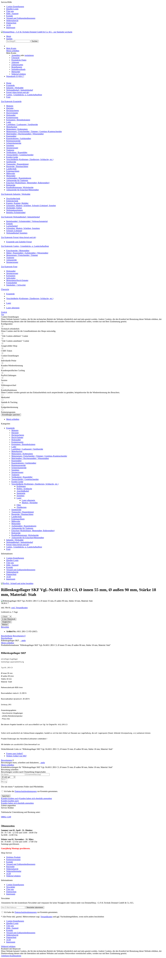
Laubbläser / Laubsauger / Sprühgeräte (22, 124)
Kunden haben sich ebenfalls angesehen (35, 798)
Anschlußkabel (23, 491)
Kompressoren (12, 117)
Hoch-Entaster (12, 113)
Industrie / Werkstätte (14, 540)
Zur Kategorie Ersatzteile (11, 101)
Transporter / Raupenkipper (17, 164)
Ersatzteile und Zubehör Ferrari (19, 242)
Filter (19, 505)
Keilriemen (21, 486)
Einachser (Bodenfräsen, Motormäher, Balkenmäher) (27, 183)
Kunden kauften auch (10, 798)
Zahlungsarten (17, 65)
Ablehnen (5, 956)
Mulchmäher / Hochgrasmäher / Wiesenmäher (25, 134)
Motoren (9, 106)
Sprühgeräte (11, 162)
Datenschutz (11, 23)
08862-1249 (6, 817)
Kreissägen (10, 276)
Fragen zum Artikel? (14, 753)
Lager (19, 498)
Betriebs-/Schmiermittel (15, 212)
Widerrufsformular (13, 871)
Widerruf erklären (18, 74)
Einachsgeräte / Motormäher (17, 250)
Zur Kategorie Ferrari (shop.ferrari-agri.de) (18, 237)
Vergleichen (6, 622)
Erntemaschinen (12, 171)
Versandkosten (46, 917)
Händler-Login (12, 9)
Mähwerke (10, 173)
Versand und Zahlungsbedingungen (20, 18)
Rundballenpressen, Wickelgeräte (19, 187)
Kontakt (9, 16)
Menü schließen (12, 51)
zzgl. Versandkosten (19, 608)
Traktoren (10, 150)
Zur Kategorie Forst (9, 267)
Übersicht (15, 58)
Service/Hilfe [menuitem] (18, 15)
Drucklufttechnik (13, 198)
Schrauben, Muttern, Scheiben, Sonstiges (23, 228)
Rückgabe (10, 866)
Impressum (10, 27)
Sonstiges (10, 145)
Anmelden (15, 55)
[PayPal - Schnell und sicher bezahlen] (17, 583)
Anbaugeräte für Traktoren (17, 180)
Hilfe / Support (12, 13)
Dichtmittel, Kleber (14, 208)
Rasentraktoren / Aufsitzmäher (18, 138)
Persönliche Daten (18, 60)
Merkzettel (15, 72)
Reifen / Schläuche (24, 489)
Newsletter (10, 887)
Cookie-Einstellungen (15, 6)
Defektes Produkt (13, 857)
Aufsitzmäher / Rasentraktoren (18, 178)
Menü (8, 36)
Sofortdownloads (18, 69)
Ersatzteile (10, 428)
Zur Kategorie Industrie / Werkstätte (15, 194)
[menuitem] (85, 6)
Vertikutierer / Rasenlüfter (16, 152)
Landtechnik (11, 169)
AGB (8, 25)
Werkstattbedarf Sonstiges (16, 233)
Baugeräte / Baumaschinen (17, 166)
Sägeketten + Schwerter (16, 285)
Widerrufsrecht (12, 20)
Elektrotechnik (12, 201)
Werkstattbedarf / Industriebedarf (19, 542)
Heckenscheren (12, 110)
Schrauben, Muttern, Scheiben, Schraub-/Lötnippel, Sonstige (31, 205)
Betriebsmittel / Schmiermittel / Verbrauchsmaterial (27, 221)
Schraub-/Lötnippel (14, 231)
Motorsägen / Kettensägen (17, 129)
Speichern (6, 796)
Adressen (15, 62)
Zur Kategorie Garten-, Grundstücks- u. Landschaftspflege (25, 246)
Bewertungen (19, 636)
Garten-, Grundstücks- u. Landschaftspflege (24, 547)
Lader (8, 122)
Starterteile (21, 493)
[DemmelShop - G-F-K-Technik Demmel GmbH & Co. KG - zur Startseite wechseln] (36, 32)
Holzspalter (11, 115)
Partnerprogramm (13, 859)
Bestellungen (16, 67)
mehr (23, 640)
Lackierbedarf (12, 226)
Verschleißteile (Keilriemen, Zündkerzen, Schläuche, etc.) (29, 159)
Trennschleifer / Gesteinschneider (19, 155)
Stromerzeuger (12, 148)
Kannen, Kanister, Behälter (17, 203)
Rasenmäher (11, 136)
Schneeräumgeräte (13, 143)
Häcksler (9, 108)
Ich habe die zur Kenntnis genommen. (31, 791)
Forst (8, 549)
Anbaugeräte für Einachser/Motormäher (22, 190)
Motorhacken (11, 127)
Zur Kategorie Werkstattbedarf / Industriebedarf (20, 217)
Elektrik (9, 224)
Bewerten (5, 627)
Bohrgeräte (10, 185)
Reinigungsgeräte (13, 141)
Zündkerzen (21, 507)
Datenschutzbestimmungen (26, 791)
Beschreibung (6, 636)
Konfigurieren (15, 956)
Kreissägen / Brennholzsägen (18, 120)
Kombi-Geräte (12, 157)
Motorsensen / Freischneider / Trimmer (22, 255)
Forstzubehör (11, 283)
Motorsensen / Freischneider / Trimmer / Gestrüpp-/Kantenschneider (34, 131)
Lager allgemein (28, 500)
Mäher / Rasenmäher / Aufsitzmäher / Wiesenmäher (27, 253)
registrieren (29, 55)
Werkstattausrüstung (14, 210)
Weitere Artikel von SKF (16, 756)
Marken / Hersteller (30, 503)
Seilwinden (10, 278)
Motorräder (10, 176)
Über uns (10, 11)
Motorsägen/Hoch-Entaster (17, 280)
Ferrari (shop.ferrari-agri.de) (17, 544)
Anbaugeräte (11, 260)
